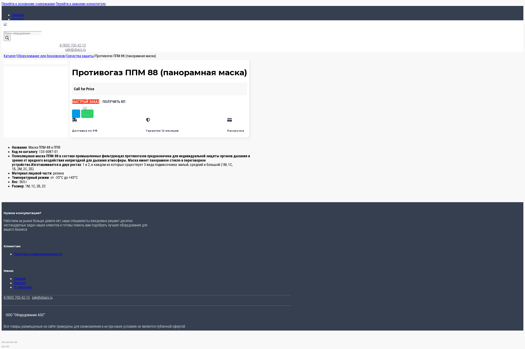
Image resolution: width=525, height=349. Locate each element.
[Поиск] (7, 38)
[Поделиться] (11, 342)
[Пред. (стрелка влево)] (3, 346)
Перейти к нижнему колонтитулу (81, 4)
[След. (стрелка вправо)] (7, 346)
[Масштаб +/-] (3, 342)
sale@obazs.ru (75, 49)
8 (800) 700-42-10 (73, 45)
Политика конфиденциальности (38, 254)
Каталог (18, 19)
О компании (23, 287)
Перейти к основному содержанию (28, 4)
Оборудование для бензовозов (41, 56)
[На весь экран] (7, 342)
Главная (18, 15)
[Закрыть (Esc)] (15, 342)
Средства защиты (80, 56)
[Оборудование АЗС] (5, 24)
